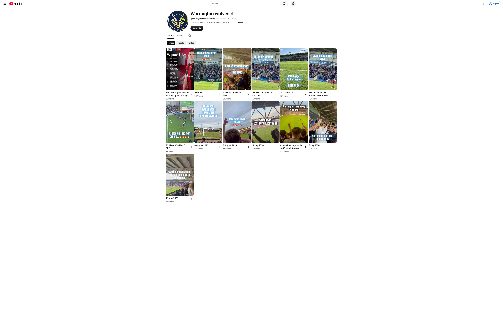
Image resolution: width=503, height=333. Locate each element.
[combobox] (246, 3)
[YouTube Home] (15, 3)
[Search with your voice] (293, 3)
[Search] (284, 3)
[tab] (170, 35)
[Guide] (4, 3)
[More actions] (191, 93)
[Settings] (483, 3)
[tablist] (251, 35)
